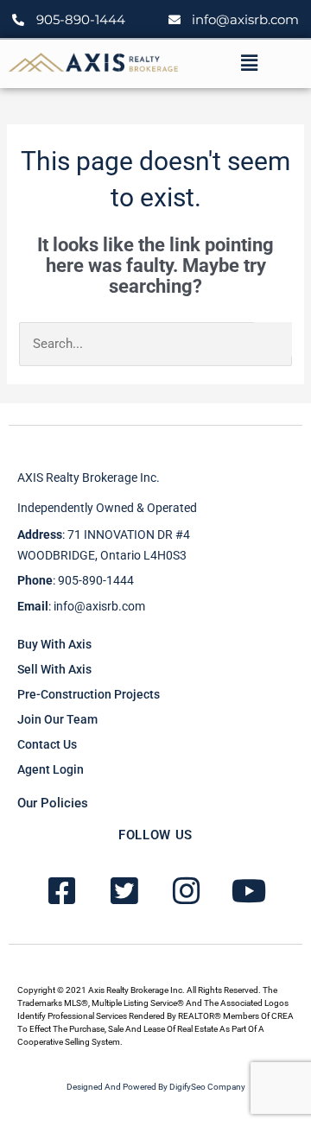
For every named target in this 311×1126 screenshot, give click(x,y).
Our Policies (52, 803)
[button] (248, 63)
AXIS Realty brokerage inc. (88, 477)
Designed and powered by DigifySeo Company (156, 1086)
